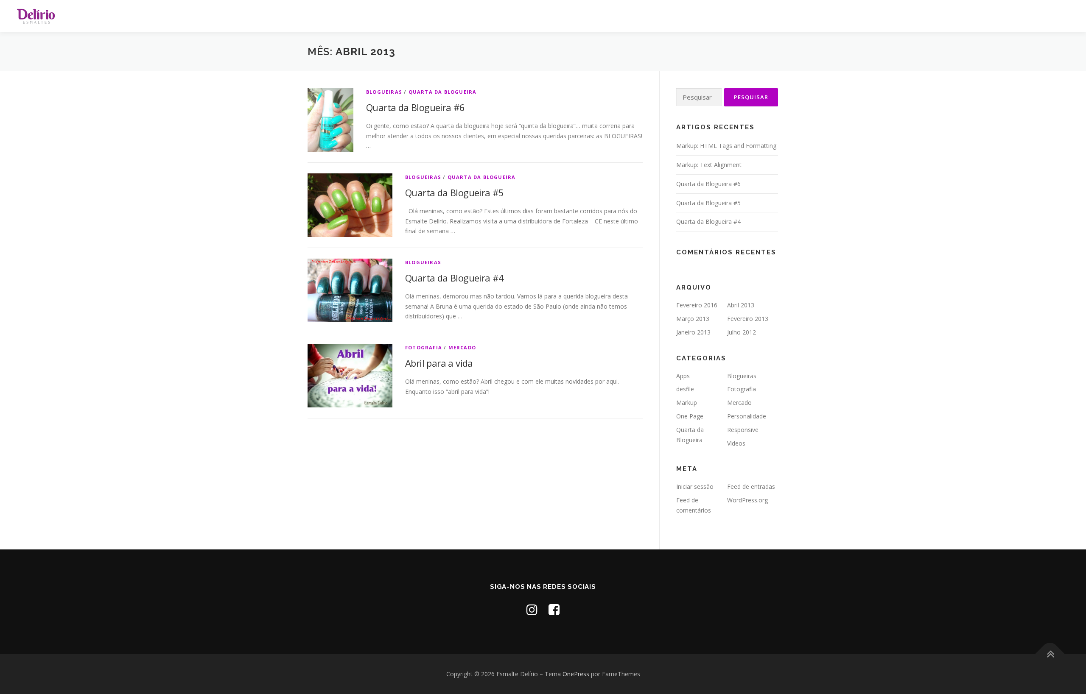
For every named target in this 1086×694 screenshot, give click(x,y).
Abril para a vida (439, 363)
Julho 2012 (741, 332)
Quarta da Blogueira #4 (454, 277)
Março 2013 (692, 319)
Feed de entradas (751, 486)
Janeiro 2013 (693, 332)
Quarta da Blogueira (443, 92)
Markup (686, 403)
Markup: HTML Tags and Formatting (726, 146)
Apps (683, 376)
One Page (689, 416)
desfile (685, 389)
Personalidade (746, 416)
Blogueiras (384, 92)
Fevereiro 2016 (696, 305)
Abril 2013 (740, 305)
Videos (736, 443)
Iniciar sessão (695, 486)
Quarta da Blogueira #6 (415, 107)
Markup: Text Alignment (709, 165)
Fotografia (423, 347)
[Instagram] (531, 609)
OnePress (576, 674)
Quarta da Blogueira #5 (454, 192)
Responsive (743, 430)
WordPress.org (747, 500)
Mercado (462, 347)
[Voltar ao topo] (1050, 654)
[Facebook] (554, 609)
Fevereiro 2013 (747, 319)
